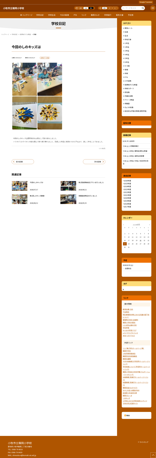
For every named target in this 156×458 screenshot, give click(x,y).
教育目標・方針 (128, 309)
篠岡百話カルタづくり (130, 388)
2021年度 (127, 195)
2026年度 (127, 180)
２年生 (127, 47)
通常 (80, 8)
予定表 (130, 15)
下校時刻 (126, 312)
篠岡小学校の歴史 (129, 322)
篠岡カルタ (95, 15)
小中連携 (128, 81)
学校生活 (51, 15)
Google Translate (146, 2)
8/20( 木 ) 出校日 (128, 141)
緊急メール (128, 28)
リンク (84, 15)
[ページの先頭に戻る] (153, 455)
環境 (126, 69)
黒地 (91, 8)
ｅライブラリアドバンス (130, 333)
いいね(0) (102, 148)
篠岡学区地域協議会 (130, 356)
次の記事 (97, 161)
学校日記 (40, 15)
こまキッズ (126, 398)
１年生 (127, 43)
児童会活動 (129, 96)
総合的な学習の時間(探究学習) (136, 111)
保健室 (127, 103)
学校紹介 (107, 15)
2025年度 (127, 183)
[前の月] (123, 224)
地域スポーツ (129, 88)
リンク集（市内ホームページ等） (133, 348)
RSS (128, 415)
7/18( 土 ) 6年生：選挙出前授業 (133, 156)
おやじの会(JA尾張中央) (131, 390)
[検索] (143, 8)
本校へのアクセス (129, 336)
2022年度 (127, 192)
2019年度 (127, 201)
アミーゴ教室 (129, 100)
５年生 (127, 58)
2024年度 (127, 186)
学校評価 (126, 328)
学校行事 (128, 39)
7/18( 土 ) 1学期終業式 (130, 146)
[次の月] (149, 224)
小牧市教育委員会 (129, 353)
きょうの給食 (129, 107)
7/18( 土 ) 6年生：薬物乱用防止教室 (135, 151)
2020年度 (127, 198)
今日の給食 (64, 15)
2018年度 (127, 204)
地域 (126, 73)
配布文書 (119, 15)
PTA (75, 15)
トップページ (27, 15)
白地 (86, 8)
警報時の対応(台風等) (130, 320)
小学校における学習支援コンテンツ (135, 401)
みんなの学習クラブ (129, 330)
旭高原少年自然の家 (130, 393)
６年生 (127, 62)
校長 (126, 32)
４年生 (127, 54)
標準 (104, 8)
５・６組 (127, 66)
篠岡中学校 (127, 351)
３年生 (127, 51)
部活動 (127, 92)
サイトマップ (143, 442)
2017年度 (127, 206)
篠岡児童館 (127, 359)
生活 (126, 36)
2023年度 (127, 189)
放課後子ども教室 (131, 85)
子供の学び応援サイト (130, 403)
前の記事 (19, 161)
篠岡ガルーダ (127, 395)
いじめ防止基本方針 (130, 325)
